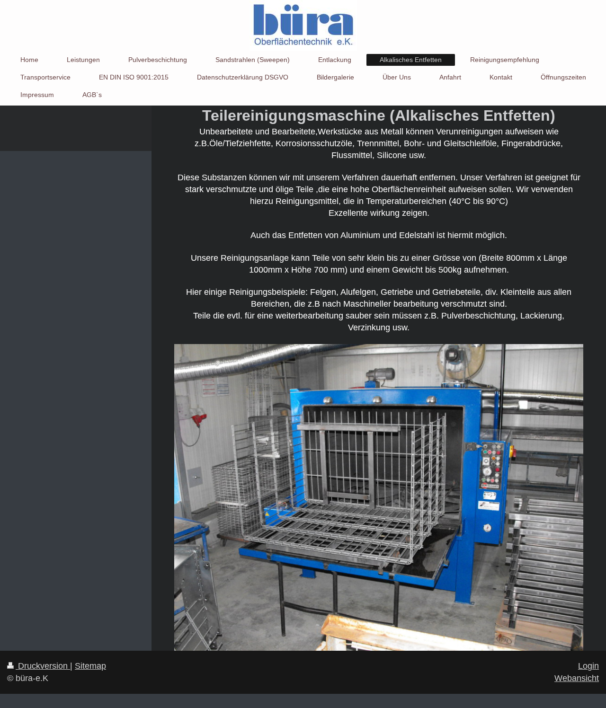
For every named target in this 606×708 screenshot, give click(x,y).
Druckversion (43, 666)
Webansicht (576, 678)
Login (588, 666)
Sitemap (90, 666)
